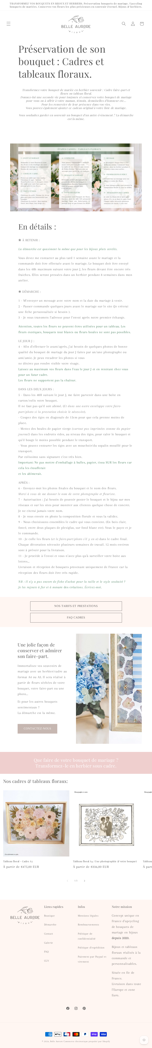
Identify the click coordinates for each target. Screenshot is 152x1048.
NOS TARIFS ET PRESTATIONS (76, 606)
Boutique (49, 915)
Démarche (50, 924)
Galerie (48, 942)
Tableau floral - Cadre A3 (18, 861)
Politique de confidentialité (87, 936)
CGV (46, 960)
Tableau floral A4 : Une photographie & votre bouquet (105, 861)
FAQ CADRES (76, 617)
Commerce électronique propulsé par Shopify (87, 1041)
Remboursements (88, 924)
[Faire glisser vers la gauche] (67, 881)
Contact (48, 933)
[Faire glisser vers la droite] (84, 881)
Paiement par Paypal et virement (92, 959)
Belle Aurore (56, 1041)
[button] (8, 23)
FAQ (46, 951)
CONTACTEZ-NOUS (37, 728)
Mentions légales (88, 915)
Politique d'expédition (91, 947)
